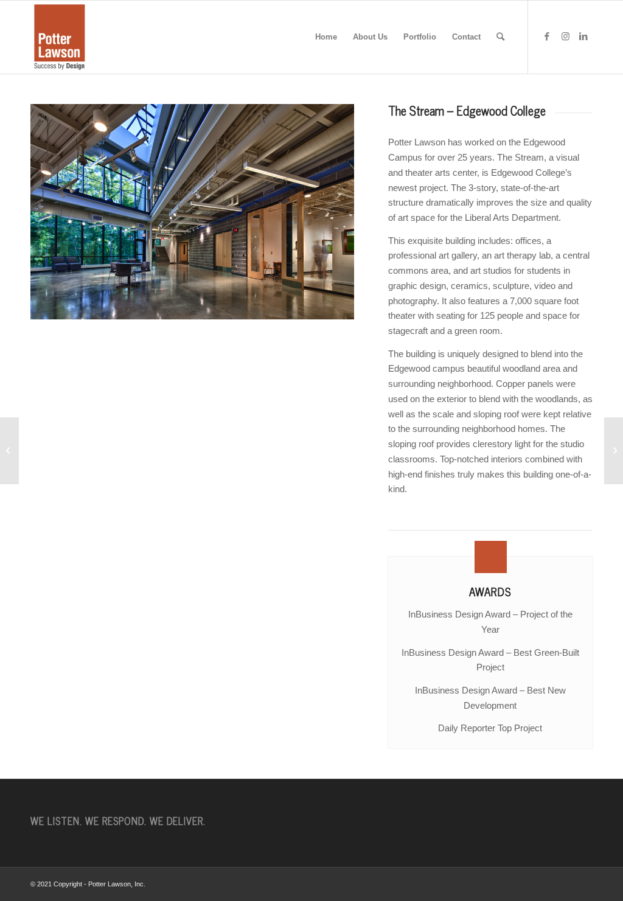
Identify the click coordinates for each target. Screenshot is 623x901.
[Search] (500, 37)
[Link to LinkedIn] (583, 36)
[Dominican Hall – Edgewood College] (9, 450)
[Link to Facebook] (547, 36)
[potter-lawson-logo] (59, 37)
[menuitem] (326, 37)
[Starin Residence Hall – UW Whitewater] (613, 450)
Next (326, 211)
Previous (58, 211)
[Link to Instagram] (565, 36)
